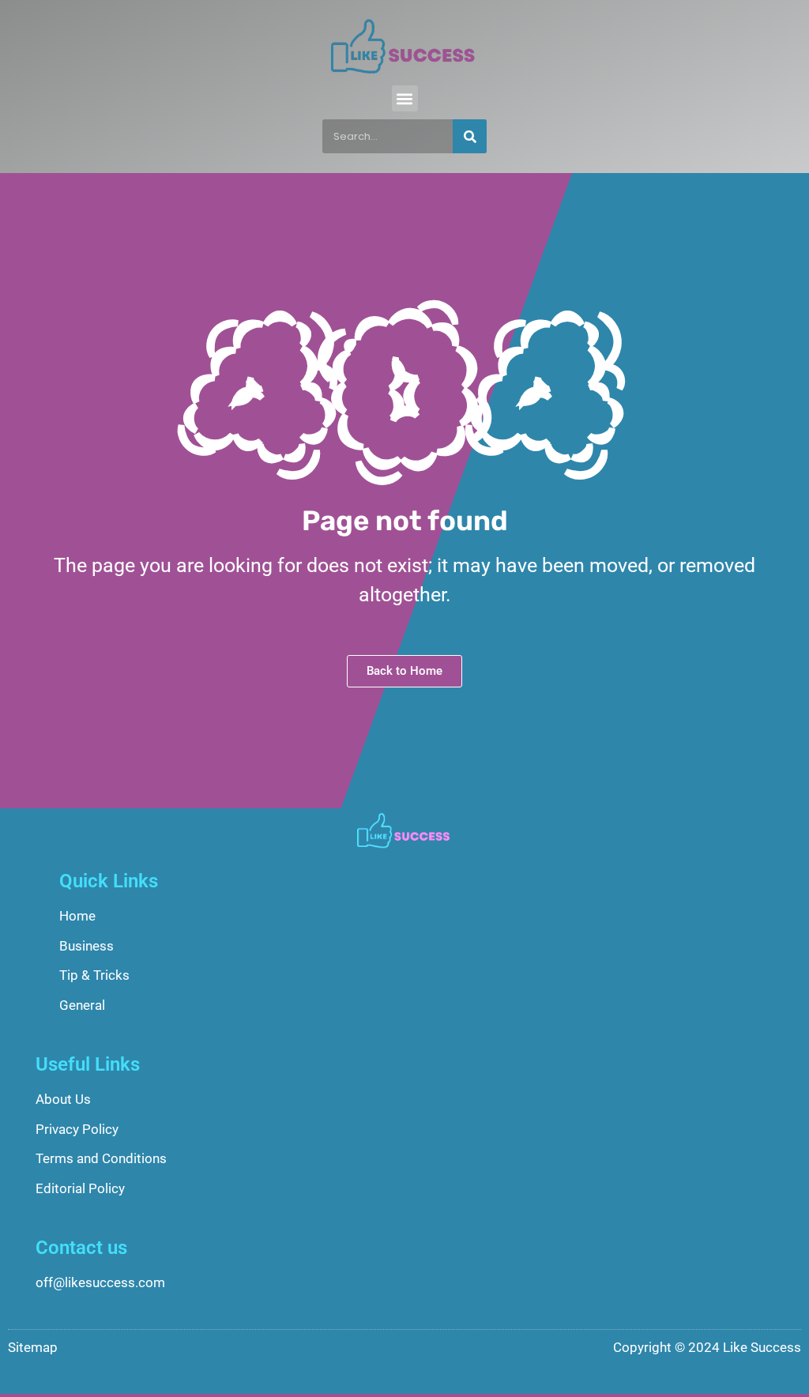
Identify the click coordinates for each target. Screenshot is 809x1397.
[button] (405, 98)
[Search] (470, 136)
